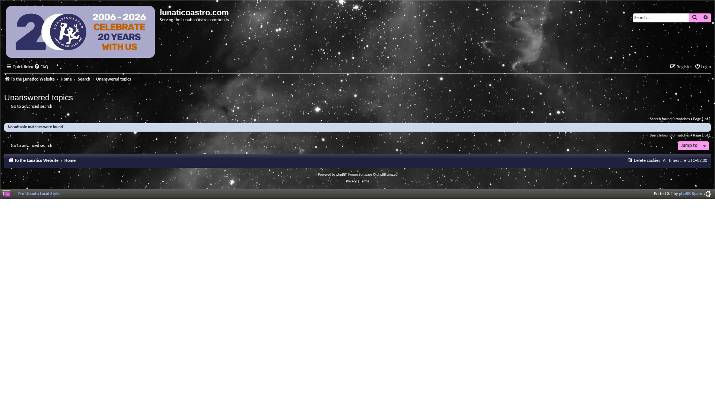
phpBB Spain (690, 194)
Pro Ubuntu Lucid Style (39, 194)
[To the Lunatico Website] (81, 32)
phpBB (341, 175)
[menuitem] (41, 67)
